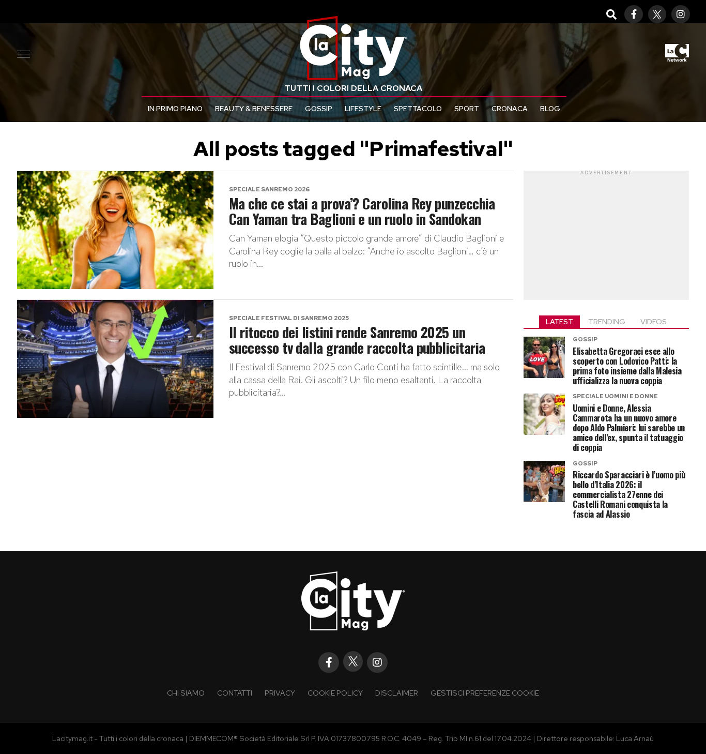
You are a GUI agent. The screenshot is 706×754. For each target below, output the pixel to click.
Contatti (234, 693)
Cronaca (510, 108)
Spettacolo (418, 108)
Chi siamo (186, 693)
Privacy (280, 693)
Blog (550, 108)
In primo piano (175, 108)
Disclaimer (396, 693)
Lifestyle (363, 108)
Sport (466, 108)
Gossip (318, 108)
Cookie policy (335, 693)
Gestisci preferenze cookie (485, 693)
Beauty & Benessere (254, 108)
